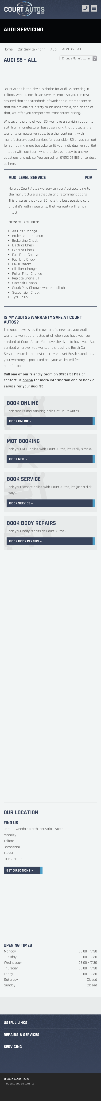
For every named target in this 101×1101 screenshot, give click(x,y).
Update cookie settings (20, 1083)
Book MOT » (18, 459)
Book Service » (21, 503)
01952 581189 (70, 157)
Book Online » (20, 421)
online (28, 380)
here (11, 163)
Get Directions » (19, 870)
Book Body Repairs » (25, 541)
